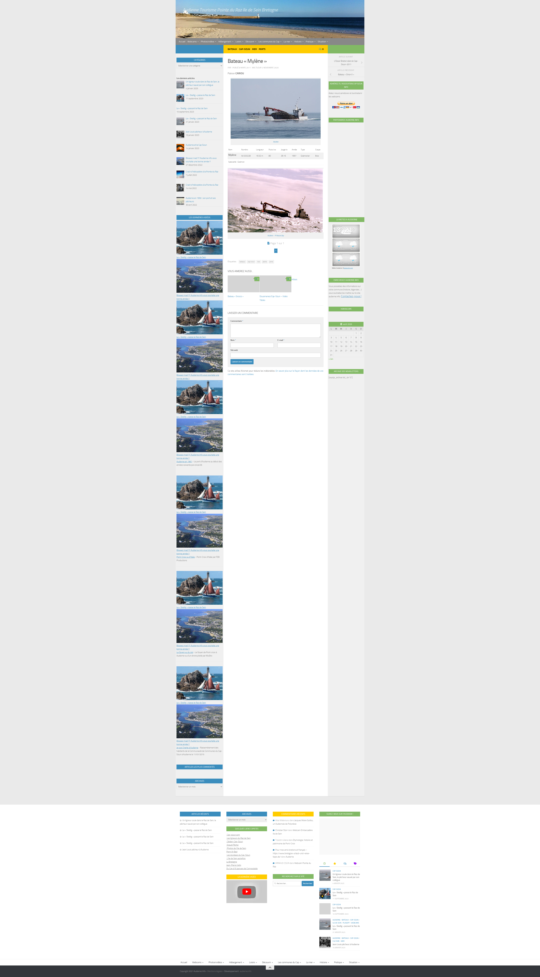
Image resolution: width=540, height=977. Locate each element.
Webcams (192, 41)
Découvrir (250, 41)
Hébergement (224, 41)
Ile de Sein (337, 923)
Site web (234, 350)
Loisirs (238, 41)
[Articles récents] (324, 864)
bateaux (242, 262)
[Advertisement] (346, 166)
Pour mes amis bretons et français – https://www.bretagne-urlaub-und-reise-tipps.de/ (291, 853)
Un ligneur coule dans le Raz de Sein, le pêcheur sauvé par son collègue (346, 877)
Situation (322, 41)
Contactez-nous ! (351, 296)
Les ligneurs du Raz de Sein (238, 838)
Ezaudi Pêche (232, 845)
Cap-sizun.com (233, 835)
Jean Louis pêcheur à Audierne (195, 849)
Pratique (309, 41)
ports (271, 262)
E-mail (280, 340)
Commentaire (236, 321)
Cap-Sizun (244, 49)
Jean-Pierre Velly (233, 865)
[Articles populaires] (335, 864)
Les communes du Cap (268, 41)
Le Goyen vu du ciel (184, 652)
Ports (262, 49)
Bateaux (232, 49)
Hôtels (294, 279)
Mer (254, 49)
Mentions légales (214, 971)
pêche (265, 262)
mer (258, 262)
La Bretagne (231, 862)
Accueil (182, 41)
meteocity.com (348, 268)
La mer (287, 41)
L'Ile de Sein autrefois (236, 858)
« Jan (331, 359)
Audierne (290, 857)
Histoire (298, 41)
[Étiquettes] (355, 864)
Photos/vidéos (207, 41)
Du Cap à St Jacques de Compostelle (242, 868)
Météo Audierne (337, 268)
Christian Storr (281, 830)
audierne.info (245, 971)
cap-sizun (251, 262)
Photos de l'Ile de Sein (236, 848)
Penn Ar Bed (231, 851)
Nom (233, 340)
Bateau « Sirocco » (236, 296)
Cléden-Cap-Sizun (234, 841)
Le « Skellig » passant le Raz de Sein (197, 836)
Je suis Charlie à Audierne (187, 747)
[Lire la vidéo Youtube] (246, 891)
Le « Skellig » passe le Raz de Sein (191, 257)
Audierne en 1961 (184, 461)
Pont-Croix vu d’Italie (185, 557)
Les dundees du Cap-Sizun (238, 855)
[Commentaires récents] (345, 864)
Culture (336, 941)
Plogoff (346, 923)
